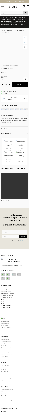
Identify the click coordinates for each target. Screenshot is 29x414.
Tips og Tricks (4, 395)
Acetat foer (21, 30)
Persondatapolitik (5, 376)
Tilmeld (23, 236)
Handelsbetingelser (6, 341)
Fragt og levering (5, 345)
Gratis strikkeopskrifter (7, 389)
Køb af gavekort (5, 356)
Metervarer (9, 30)
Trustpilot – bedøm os (6, 354)
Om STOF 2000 (5, 365)
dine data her (23, 240)
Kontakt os (4, 367)
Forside (3, 30)
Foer (15, 30)
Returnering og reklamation (7, 347)
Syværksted (4, 393)
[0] (27, 7)
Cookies (3, 374)
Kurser (2, 380)
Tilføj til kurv (19, 84)
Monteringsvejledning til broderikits (9, 400)
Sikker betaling (4, 343)
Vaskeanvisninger (5, 398)
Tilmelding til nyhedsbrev (7, 352)
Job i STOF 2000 (5, 371)
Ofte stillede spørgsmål (7, 350)
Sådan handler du (5, 339)
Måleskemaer (4, 391)
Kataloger (3, 411)
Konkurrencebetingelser (7, 378)
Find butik (3, 369)
